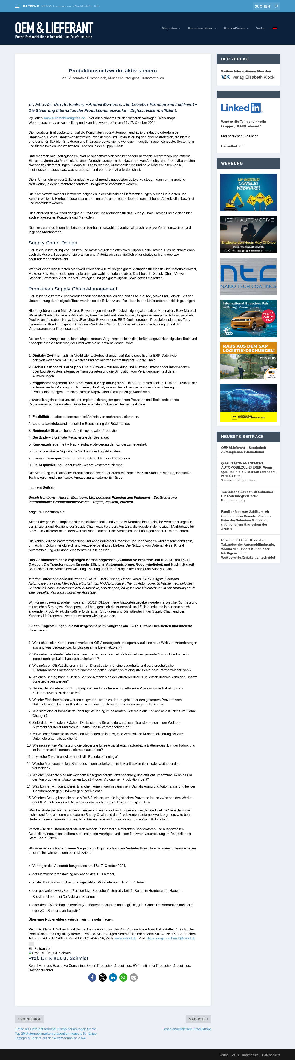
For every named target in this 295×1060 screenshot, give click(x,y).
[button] (92, 977)
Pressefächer (234, 28)
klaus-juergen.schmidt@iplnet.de (170, 938)
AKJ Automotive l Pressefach (84, 78)
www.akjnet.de (125, 938)
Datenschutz (271, 1055)
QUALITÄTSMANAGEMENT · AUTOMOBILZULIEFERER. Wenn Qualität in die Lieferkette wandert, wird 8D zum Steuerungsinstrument (248, 471)
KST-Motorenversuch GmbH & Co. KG (70, 6)
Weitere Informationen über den (246, 71)
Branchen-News (200, 28)
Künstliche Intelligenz (123, 78)
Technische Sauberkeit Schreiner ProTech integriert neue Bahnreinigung (247, 496)
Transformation (152, 78)
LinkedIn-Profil (233, 146)
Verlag (261, 28)
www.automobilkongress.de (64, 118)
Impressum (250, 1055)
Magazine (169, 28)
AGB (235, 1055)
